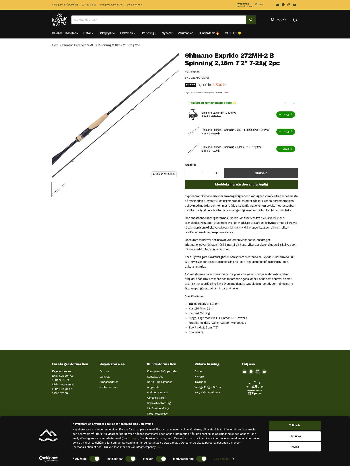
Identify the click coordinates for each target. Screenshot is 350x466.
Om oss (104, 371)
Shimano (194, 72)
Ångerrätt (153, 387)
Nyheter (167, 33)
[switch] (130, 459)
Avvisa (295, 446)
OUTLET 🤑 (233, 33)
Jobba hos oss (109, 387)
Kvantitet (190, 164)
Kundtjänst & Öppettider (65, 4)
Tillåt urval (295, 436)
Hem (55, 45)
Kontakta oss (155, 376)
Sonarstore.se (134, 4)
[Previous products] (286, 102)
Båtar (87, 33)
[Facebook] (283, 4)
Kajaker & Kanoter (64, 33)
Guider (199, 371)
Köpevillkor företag (159, 403)
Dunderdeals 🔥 (209, 33)
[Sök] (251, 20)
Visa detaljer (222, 458)
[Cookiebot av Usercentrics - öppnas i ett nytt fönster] (48, 459)
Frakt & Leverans (157, 392)
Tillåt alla (294, 425)
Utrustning (148, 33)
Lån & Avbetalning (158, 408)
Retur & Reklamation (159, 381)
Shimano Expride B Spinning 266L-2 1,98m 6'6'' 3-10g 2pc (235, 130)
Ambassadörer (109, 381)
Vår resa (105, 376)
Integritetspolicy (157, 413)
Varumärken (185, 33)
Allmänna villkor (156, 397)
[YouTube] (294, 4)
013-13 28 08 (89, 4)
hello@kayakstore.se (111, 4)
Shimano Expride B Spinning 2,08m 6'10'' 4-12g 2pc (232, 147)
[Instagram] (288, 4)
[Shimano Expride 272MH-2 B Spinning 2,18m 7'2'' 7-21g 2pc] (59, 189)
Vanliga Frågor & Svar (208, 387)
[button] (247, 5)
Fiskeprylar (105, 33)
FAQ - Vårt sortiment (207, 392)
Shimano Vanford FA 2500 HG (219, 112)
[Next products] (294, 102)
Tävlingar (200, 381)
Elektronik (127, 33)
